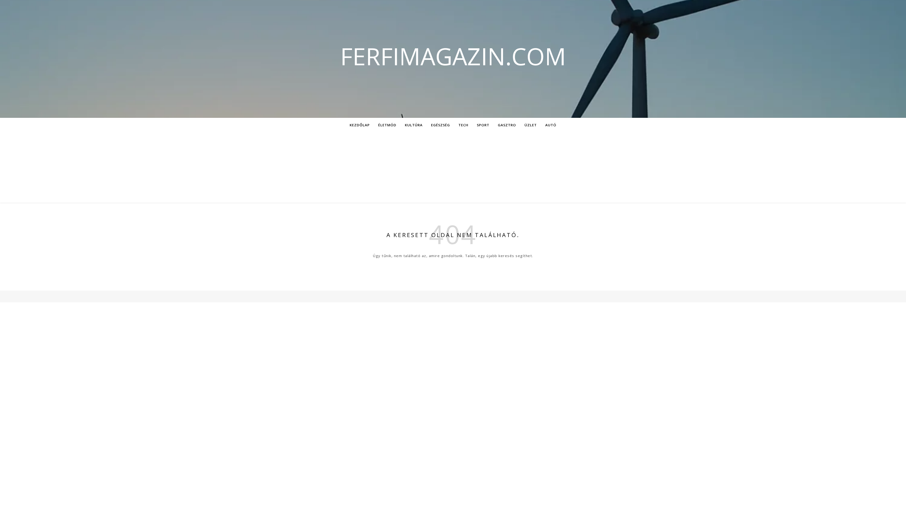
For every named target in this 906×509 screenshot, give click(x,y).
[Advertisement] (453, 167)
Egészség (440, 125)
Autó (550, 125)
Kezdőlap (360, 125)
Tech (463, 125)
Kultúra (414, 125)
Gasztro (507, 125)
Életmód (387, 125)
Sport (483, 125)
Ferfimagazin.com (453, 56)
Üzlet (530, 125)
